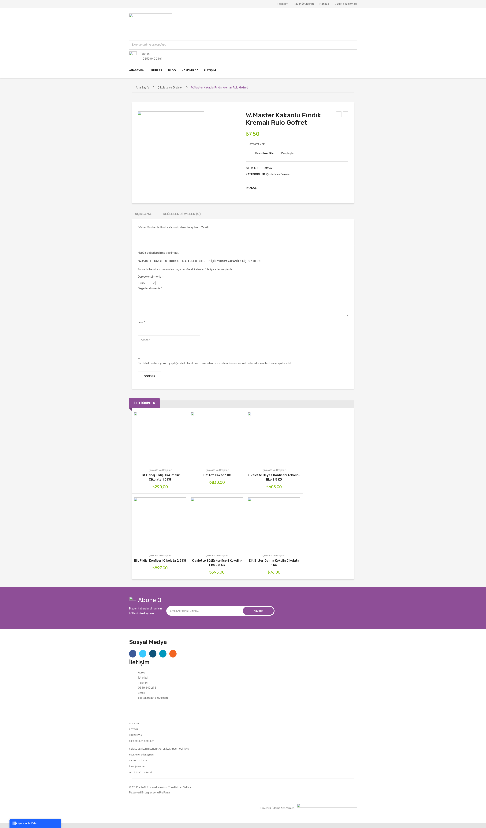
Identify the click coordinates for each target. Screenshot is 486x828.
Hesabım (283, 3)
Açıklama (143, 214)
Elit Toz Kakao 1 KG (217, 475)
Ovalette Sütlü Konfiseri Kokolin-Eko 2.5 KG (217, 563)
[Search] (353, 44)
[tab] (143, 215)
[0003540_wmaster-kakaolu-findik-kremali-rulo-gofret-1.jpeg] (171, 144)
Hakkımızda (135, 735)
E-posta (144, 340)
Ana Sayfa (142, 87)
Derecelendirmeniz (151, 276)
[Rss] (173, 654)
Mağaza (324, 3)
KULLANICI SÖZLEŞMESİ (141, 754)
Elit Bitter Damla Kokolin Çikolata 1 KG (274, 563)
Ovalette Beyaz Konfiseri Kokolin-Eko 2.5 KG (274, 477)
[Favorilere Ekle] (155, 438)
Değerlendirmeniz (150, 288)
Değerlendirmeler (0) (182, 214)
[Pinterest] (274, 188)
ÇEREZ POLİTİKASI (138, 760)
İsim (141, 322)
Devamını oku (144, 438)
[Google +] (280, 188)
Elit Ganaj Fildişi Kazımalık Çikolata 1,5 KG (160, 477)
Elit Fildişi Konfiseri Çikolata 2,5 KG (160, 560)
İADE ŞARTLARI (137, 766)
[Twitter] (268, 188)
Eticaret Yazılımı (157, 787)
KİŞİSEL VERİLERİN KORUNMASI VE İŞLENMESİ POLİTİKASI (159, 748)
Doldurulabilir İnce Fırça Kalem (339, 115)
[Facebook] (262, 188)
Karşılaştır (287, 153)
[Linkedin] (162, 654)
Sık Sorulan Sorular (142, 741)
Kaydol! (258, 611)
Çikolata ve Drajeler (170, 87)
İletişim (133, 729)
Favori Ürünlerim (304, 3)
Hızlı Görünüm (176, 438)
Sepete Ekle (201, 438)
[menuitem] (136, 70)
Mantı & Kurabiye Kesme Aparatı (345, 115)
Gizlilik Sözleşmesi (346, 3)
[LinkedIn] (286, 188)
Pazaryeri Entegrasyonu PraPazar (150, 792)
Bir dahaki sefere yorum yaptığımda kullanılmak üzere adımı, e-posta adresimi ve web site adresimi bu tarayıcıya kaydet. (215, 363)
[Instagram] (152, 654)
